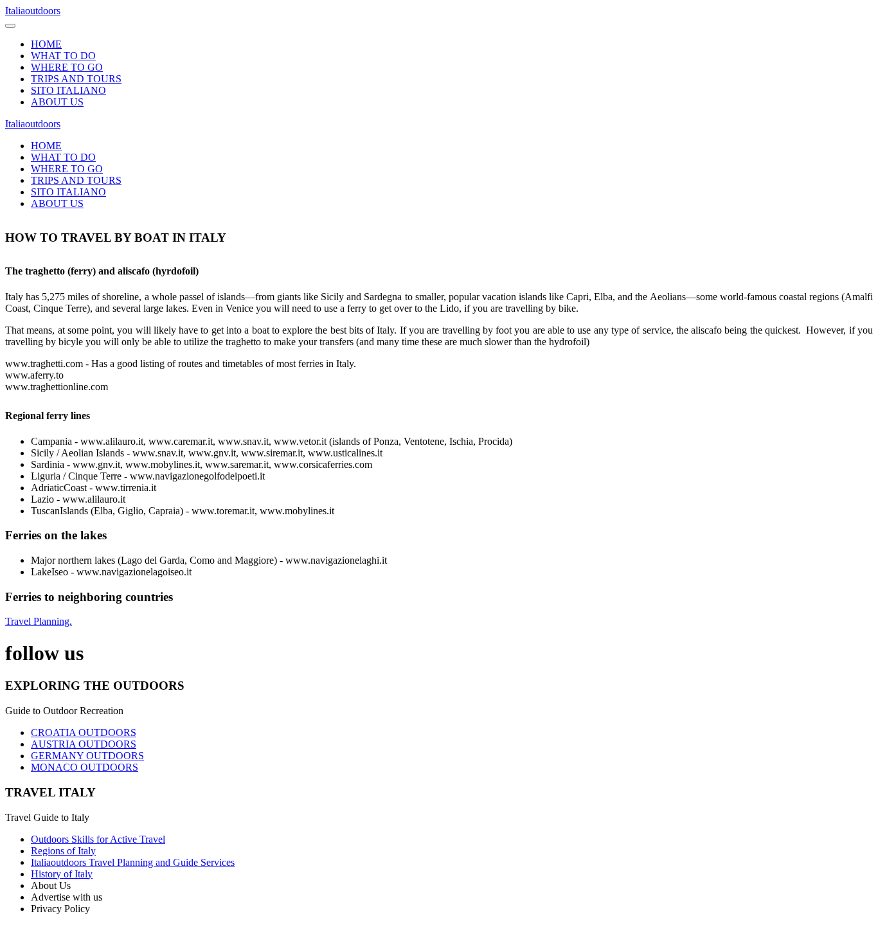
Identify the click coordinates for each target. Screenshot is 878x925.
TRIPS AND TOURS (76, 78)
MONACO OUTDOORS (84, 767)
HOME (46, 44)
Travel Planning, (38, 621)
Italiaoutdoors (32, 10)
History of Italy (62, 873)
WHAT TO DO (63, 55)
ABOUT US (57, 101)
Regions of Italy (63, 850)
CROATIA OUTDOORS (83, 732)
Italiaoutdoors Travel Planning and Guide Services (133, 862)
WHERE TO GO (67, 67)
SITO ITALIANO (68, 90)
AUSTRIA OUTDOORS (83, 744)
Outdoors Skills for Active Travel (98, 839)
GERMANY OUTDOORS (87, 755)
